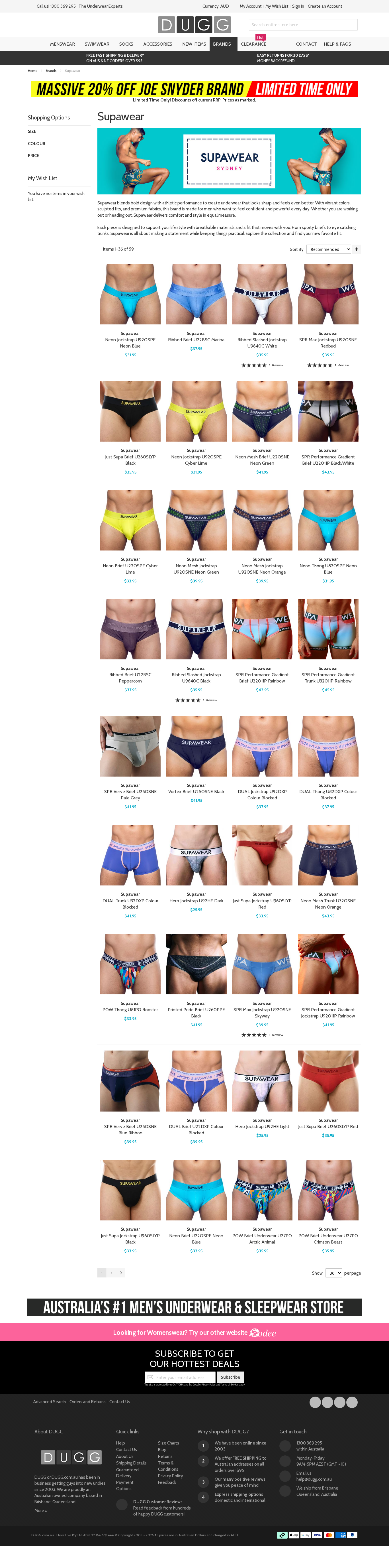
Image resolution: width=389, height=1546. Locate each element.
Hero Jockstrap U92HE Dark (196, 900)
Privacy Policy (208, 1384)
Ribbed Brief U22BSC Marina (196, 339)
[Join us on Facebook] (316, 1401)
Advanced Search (49, 1401)
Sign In (298, 6)
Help (120, 1443)
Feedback (167, 1482)
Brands (51, 70)
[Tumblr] (340, 1401)
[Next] (120, 1272)
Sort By (297, 249)
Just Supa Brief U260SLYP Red (328, 1126)
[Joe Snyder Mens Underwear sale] (194, 83)
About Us (125, 1456)
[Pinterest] (352, 1401)
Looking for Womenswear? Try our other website (181, 1332)
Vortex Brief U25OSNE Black (196, 791)
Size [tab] (32, 131)
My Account (251, 6)
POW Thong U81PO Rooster (130, 1009)
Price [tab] (33, 155)
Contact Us (119, 1401)
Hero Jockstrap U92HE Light (262, 1126)
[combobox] (303, 25)
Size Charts (168, 1443)
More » (41, 1510)
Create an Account (325, 6)
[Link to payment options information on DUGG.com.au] (317, 1536)
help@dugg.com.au (314, 1479)
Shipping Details (131, 1463)
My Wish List (276, 6)
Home (33, 70)
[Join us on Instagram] (328, 1401)
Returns (165, 1456)
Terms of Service (229, 1384)
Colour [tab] (36, 143)
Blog (162, 1449)
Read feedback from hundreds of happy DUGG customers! (162, 1508)
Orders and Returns (87, 1401)
